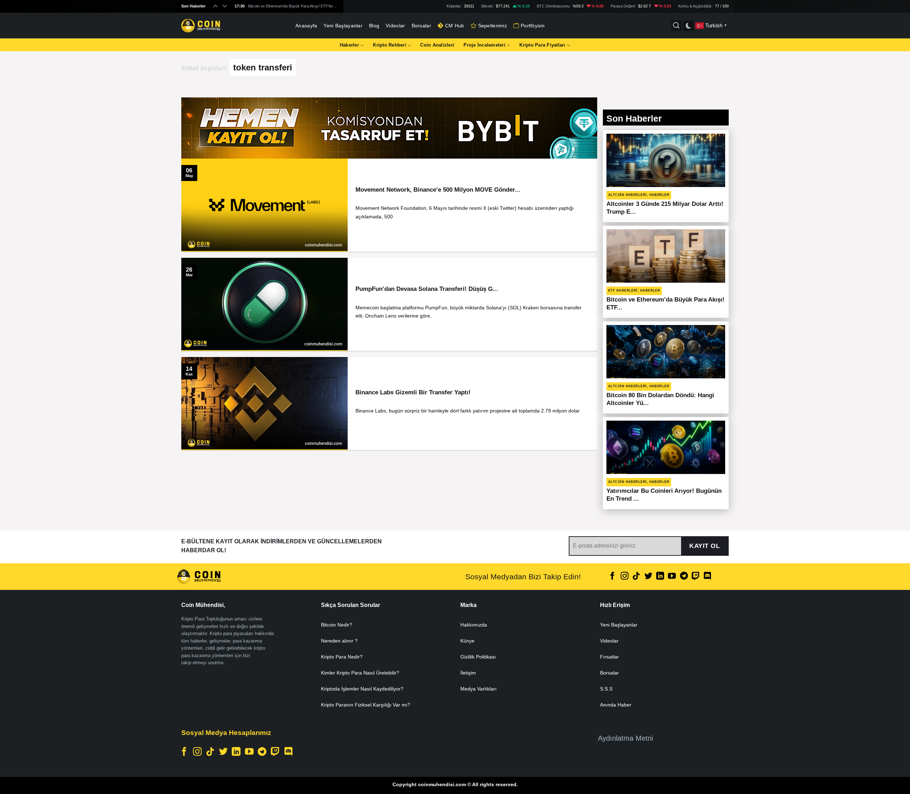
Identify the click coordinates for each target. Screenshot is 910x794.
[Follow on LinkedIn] (660, 576)
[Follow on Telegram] (684, 576)
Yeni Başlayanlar (343, 25)
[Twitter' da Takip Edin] (648, 576)
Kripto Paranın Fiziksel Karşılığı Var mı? (365, 705)
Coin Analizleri (437, 45)
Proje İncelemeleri (484, 45)
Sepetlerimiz (492, 25)
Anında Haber (615, 705)
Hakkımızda (473, 625)
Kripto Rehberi (389, 45)
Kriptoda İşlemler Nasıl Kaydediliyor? (362, 689)
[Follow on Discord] (707, 576)
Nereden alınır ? (339, 641)
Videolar (395, 25)
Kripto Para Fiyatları (542, 45)
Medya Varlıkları (478, 689)
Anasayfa (306, 25)
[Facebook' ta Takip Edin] (612, 576)
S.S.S (606, 689)
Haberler (349, 45)
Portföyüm (533, 25)
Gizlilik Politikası (478, 657)
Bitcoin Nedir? (336, 625)
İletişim (468, 673)
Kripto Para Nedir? (342, 657)
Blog (374, 25)
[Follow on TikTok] (636, 576)
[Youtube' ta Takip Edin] (672, 576)
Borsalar (421, 25)
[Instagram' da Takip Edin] (624, 576)
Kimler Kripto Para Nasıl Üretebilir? (360, 673)
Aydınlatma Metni (625, 738)
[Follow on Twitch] (696, 576)
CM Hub (454, 25)
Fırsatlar (609, 657)
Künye (467, 641)
